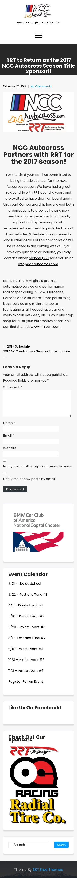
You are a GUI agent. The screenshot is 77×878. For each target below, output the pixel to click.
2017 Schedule (16, 346)
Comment (12, 387)
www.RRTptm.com (46, 326)
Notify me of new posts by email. (29, 478)
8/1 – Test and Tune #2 (26, 638)
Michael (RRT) (40, 258)
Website (9, 448)
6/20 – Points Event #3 (26, 627)
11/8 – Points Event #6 (26, 670)
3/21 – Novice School (24, 583)
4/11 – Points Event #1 (25, 605)
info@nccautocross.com (38, 264)
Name (9, 423)
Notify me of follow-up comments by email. (38, 466)
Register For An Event (25, 681)
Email (8, 435)
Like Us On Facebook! (34, 707)
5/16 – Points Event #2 (26, 616)
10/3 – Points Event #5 (26, 659)
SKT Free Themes (48, 869)
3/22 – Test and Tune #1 (27, 594)
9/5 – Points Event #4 (26, 649)
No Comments (41, 86)
